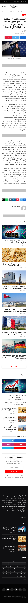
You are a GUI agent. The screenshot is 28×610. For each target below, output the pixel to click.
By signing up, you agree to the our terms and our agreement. (14, 476)
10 (17, 569)
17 (17, 571)
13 (6, 569)
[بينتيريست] (8, 37)
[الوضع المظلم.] (5, 6)
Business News (14, 31)
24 (17, 574)
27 (6, 574)
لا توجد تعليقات (22, 33)
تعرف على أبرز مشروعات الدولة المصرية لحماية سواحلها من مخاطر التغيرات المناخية (9, 427)
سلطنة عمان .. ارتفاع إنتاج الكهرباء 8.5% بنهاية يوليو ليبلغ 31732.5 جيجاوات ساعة (15, 310)
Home (25, 11)
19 (10, 571)
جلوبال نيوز (24, 15)
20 (6, 571)
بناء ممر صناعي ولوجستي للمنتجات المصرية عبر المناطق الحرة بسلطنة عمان (9, 418)
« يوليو (24, 579)
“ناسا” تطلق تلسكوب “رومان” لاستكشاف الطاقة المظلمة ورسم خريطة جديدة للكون (14, 287)
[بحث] (2, 6)
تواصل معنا (23, 517)
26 (10, 574)
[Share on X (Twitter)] (15, 37)
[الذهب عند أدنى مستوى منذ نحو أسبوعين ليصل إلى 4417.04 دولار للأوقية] (14, 255)
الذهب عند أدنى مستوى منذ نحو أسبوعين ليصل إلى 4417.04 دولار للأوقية (14, 265)
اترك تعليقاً (14, 367)
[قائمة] (25, 6)
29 (24, 576)
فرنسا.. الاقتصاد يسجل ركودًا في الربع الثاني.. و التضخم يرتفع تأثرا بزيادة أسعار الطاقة (14, 333)
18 (14, 571)
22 (24, 574)
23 (21, 574)
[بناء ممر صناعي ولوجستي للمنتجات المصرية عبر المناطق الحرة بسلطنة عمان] (22, 419)
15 (24, 571)
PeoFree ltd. (11, 598)
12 (10, 569)
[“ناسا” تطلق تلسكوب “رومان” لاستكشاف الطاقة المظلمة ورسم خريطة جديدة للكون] (14, 277)
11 (14, 569)
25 (14, 574)
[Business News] (14, 6)
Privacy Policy (15, 477)
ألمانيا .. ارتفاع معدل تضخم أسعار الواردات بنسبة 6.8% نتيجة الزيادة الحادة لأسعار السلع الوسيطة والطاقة (14, 357)
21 (3, 571)
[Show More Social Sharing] (3, 37)
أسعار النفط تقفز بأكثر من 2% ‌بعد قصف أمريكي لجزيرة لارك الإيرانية (15, 242)
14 (3, 569)
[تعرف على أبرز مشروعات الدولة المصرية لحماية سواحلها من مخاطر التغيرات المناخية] (22, 428)
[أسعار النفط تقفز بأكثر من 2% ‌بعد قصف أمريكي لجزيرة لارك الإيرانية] (14, 232)
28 (3, 574)
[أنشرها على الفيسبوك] (23, 37)
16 (21, 571)
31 (17, 576)
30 (21, 576)
